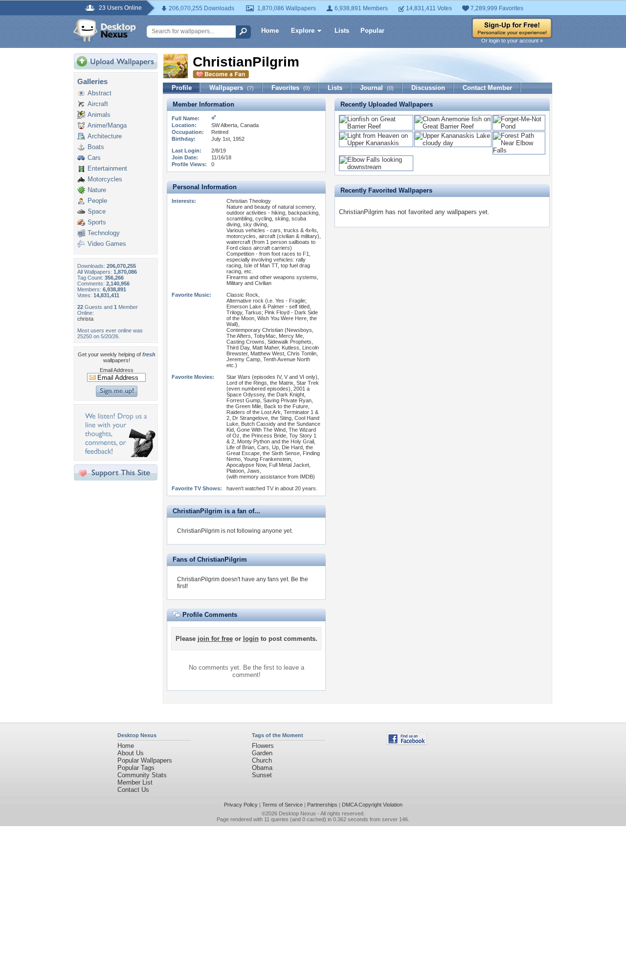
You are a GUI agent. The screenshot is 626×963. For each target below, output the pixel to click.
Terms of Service (282, 805)
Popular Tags (136, 767)
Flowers (263, 745)
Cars (94, 157)
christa (85, 319)
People (97, 200)
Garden (262, 753)
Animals (99, 114)
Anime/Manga (107, 125)
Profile (182, 87)
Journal (377, 87)
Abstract (100, 93)
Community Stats (142, 775)
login (251, 638)
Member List (135, 782)
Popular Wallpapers (144, 760)
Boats (96, 147)
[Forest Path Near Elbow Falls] (518, 150)
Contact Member (487, 87)
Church (262, 760)
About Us (130, 753)
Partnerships (322, 805)
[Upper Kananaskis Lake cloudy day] (453, 143)
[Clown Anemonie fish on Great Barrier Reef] (453, 126)
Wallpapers (231, 87)
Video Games (107, 243)
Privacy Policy (241, 805)
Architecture (105, 136)
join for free (215, 638)
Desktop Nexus (297, 813)
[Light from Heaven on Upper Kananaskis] (376, 143)
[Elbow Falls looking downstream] (376, 167)
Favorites (290, 87)
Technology (104, 233)
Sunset (262, 775)
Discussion (428, 87)
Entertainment (107, 168)
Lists (342, 30)
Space (97, 211)
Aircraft (98, 104)
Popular (372, 30)
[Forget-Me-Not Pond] (518, 126)
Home (270, 30)
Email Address (117, 370)
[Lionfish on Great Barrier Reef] (376, 126)
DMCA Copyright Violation (372, 805)
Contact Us (133, 789)
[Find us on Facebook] (407, 742)
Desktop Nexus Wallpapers (104, 30)
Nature (97, 190)
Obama (262, 767)
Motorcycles (105, 179)
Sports (97, 222)
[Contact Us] (119, 455)
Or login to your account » (512, 41)
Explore (302, 30)
